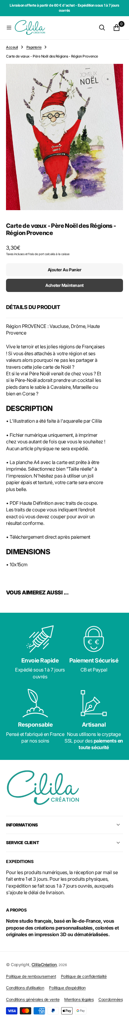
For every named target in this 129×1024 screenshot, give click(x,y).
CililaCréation (44, 964)
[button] (9, 28)
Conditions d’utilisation (25, 987)
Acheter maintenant (64, 285)
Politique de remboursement (31, 976)
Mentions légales (79, 999)
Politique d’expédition (67, 987)
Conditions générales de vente (32, 999)
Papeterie (34, 47)
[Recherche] (102, 27)
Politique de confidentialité (84, 976)
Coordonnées (110, 999)
